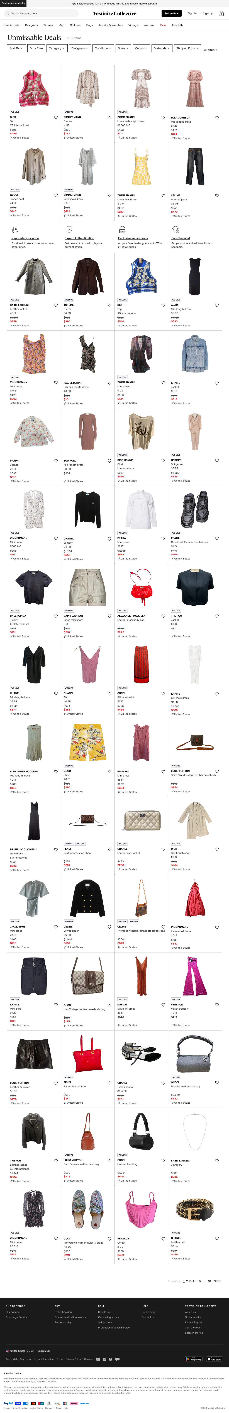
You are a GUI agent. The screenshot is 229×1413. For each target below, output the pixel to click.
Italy (66, 1408)
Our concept (13, 1312)
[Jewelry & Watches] (125, 25)
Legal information (43, 1359)
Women (48, 25)
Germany (49, 1408)
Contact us (148, 1317)
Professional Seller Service (114, 1328)
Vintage (133, 25)
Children (75, 25)
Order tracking (63, 1312)
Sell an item (172, 13)
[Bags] (95, 25)
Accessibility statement (18, 1359)
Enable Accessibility (13, 3)
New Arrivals (11, 25)
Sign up (208, 13)
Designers (31, 25)
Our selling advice (108, 1317)
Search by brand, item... (25, 13)
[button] (221, 13)
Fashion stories (194, 1333)
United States (36, 1408)
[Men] (67, 25)
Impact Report (193, 1322)
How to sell (104, 1312)
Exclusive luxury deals (133, 238)
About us (190, 1312)
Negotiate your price (25, 238)
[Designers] (40, 25)
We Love (149, 25)
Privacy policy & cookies (79, 1359)
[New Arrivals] (22, 25)
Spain (59, 1408)
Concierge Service (16, 1317)
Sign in (192, 13)
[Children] (83, 25)
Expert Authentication (79, 238)
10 (209, 1281)
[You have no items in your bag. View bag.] (221, 13)
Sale (163, 25)
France (7, 1408)
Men (61, 25)
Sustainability (193, 1317)
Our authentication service (70, 1317)
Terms (59, 1359)
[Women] (55, 25)
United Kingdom (20, 1408)
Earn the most (180, 238)
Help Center (149, 1312)
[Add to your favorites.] (56, 117)
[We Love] (157, 25)
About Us (177, 25)
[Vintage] (141, 25)
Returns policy (63, 1322)
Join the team (193, 1328)
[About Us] (186, 25)
